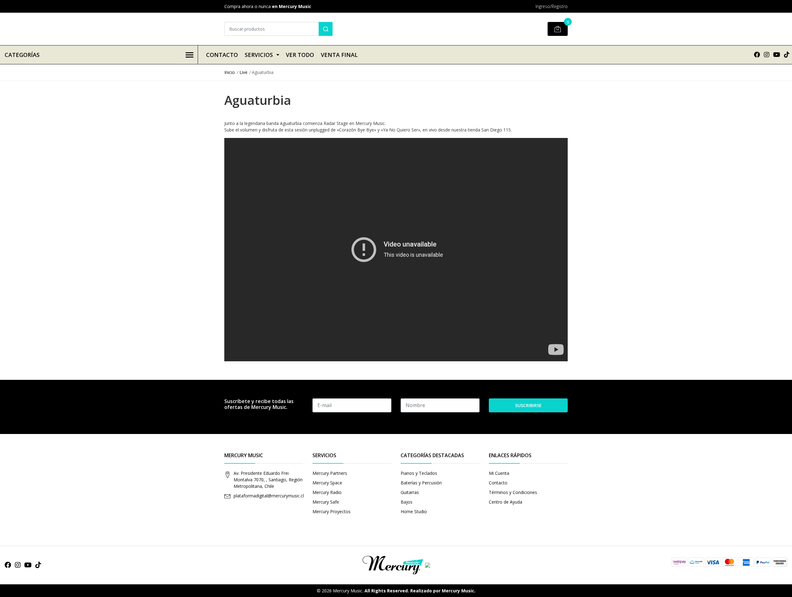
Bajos (406, 502)
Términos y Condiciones (513, 492)
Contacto (222, 54)
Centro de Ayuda (505, 502)
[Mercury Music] (396, 565)
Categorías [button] (22, 54)
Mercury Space (327, 483)
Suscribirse (528, 405)
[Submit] (326, 29)
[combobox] (278, 29)
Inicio (229, 72)
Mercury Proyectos (331, 511)
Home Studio (414, 511)
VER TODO (300, 54)
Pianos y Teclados (419, 473)
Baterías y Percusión (421, 483)
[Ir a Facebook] (757, 54)
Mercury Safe (325, 502)
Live (243, 72)
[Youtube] (776, 54)
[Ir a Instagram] (766, 54)
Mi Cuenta (499, 473)
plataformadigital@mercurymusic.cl (269, 496)
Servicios (259, 54)
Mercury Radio (327, 492)
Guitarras (410, 492)
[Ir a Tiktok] (787, 54)
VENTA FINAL (339, 54)
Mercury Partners (329, 473)
